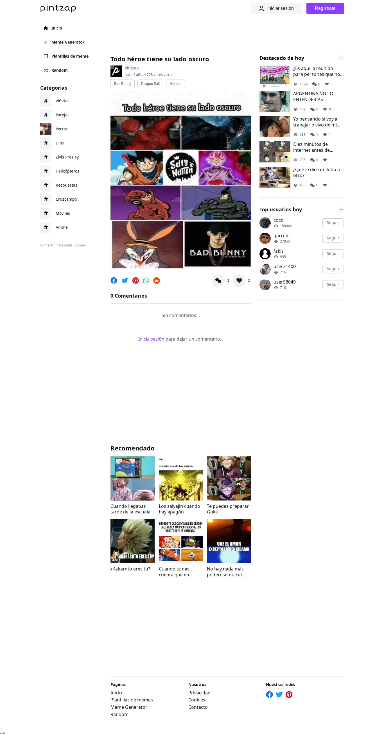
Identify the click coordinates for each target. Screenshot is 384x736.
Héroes (175, 83)
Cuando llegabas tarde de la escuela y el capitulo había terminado (132, 509)
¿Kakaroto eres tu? (130, 569)
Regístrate (325, 8)
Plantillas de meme (70, 56)
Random (59, 70)
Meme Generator (67, 42)
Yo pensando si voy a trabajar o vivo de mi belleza (315, 122)
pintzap (132, 68)
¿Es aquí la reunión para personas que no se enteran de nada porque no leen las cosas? (316, 71)
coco (279, 220)
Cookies (79, 245)
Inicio (56, 28)
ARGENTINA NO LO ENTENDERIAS (313, 97)
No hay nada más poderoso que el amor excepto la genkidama (225, 572)
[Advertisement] (212, 35)
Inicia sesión (151, 339)
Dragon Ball (150, 83)
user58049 (285, 282)
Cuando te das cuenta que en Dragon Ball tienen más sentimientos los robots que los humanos (178, 572)
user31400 (285, 266)
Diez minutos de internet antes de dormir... (311, 147)
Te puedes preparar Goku (228, 509)
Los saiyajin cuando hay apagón (179, 509)
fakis (279, 251)
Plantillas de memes (131, 700)
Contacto (47, 245)
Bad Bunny (122, 83)
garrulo (282, 235)
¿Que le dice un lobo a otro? (316, 172)
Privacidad (64, 245)
